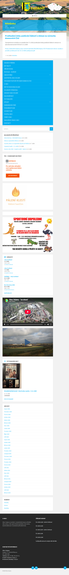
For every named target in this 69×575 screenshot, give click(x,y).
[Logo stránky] (34, 11)
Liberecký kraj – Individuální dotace (13, 138)
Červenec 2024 (8, 456)
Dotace (6, 505)
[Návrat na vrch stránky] (65, 567)
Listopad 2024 (7, 453)
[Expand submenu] (50, 75)
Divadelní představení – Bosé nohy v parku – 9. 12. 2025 (20, 391)
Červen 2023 (7, 465)
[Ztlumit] (48, 324)
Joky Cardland (8, 260)
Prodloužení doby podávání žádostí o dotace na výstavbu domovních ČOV (30, 37)
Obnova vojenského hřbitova (11, 140)
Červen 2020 (7, 484)
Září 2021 (6, 476)
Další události (8, 293)
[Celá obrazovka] (51, 324)
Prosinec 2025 (7, 431)
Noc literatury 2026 (9, 285)
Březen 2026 (7, 423)
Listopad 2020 (7, 481)
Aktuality (12, 27)
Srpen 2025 (7, 439)
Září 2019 (6, 490)
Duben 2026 (7, 420)
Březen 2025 (7, 445)
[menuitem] (27, 62)
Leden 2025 (7, 448)
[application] (28, 312)
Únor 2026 (6, 425)
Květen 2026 (7, 417)
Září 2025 (6, 437)
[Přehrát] (5, 324)
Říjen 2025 (6, 434)
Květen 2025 (7, 442)
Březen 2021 (7, 479)
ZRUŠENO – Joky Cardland (11, 276)
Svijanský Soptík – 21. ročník (11, 146)
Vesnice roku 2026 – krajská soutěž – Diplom (15, 149)
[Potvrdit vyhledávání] (51, 129)
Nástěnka (14, 55)
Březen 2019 (7, 493)
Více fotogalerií (8, 399)
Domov (7, 27)
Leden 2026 (7, 428)
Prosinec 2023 (7, 462)
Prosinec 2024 (7, 451)
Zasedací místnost (9, 264)
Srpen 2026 (7, 409)
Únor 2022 (6, 473)
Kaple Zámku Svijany (9, 289)
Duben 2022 (7, 470)
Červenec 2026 (8, 411)
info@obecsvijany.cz (11, 557)
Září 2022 (6, 467)
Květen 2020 (7, 487)
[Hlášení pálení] (15, 207)
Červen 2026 (7, 414)
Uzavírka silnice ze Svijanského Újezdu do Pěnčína (16, 143)
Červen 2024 (7, 459)
